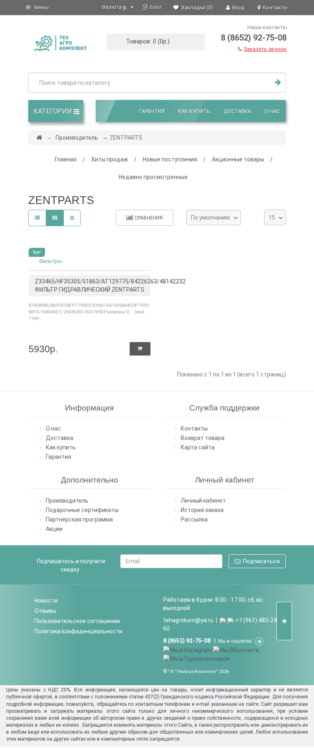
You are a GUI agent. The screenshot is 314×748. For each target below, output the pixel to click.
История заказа (202, 510)
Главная (65, 159)
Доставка (237, 111)
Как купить (194, 111)
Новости (46, 600)
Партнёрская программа (79, 519)
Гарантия (152, 111)
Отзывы (45, 610)
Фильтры (50, 261)
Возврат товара (202, 438)
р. (115, 7)
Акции (54, 529)
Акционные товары (238, 159)
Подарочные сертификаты (82, 510)
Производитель (77, 137)
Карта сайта (198, 447)
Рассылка (194, 519)
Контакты (194, 428)
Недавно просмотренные (153, 177)
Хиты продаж (109, 159)
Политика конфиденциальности (78, 631)
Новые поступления (170, 159)
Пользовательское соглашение (77, 621)
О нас (272, 111)
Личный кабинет (203, 500)
